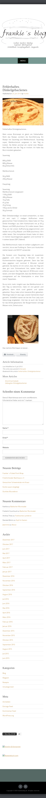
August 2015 (7, 649)
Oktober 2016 (8, 585)
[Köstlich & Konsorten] (12, 746)
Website (6, 447)
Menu (23, 60)
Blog (4, 673)
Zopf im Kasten (21, 520)
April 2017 (6, 558)
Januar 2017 (7, 572)
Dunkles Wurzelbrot (10, 491)
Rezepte (23, 369)
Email (5, 438)
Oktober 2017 (8, 544)
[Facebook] (20, 787)
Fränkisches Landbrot (23, 516)
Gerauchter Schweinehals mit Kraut (16, 482)
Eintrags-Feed (8, 706)
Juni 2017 (6, 549)
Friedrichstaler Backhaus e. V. (13, 478)
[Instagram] (26, 787)
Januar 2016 (7, 626)
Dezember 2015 (8, 631)
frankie (26, 93)
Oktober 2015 (8, 640)
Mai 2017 (6, 553)
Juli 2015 (6, 653)
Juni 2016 (6, 603)
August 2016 (7, 594)
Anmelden (6, 702)
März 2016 (6, 617)
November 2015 (9, 635)
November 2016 (9, 581)
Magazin (6, 678)
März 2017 (6, 562)
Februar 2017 (8, 567)
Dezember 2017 (8, 540)
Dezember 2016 (8, 576)
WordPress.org (8, 715)
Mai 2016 (6, 608)
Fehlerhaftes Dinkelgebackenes (29, 371)
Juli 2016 (6, 599)
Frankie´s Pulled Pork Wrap (13, 473)
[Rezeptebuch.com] (10, 755)
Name (5, 428)
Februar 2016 (8, 622)
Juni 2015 (6, 658)
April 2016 (6, 612)
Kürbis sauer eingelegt (11, 487)
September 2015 (9, 644)
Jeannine (6, 525)
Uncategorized (8, 687)
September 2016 (9, 590)
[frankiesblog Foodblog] (23, 33)
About (14, 525)
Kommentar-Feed (9, 711)
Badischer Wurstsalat (18, 506)
